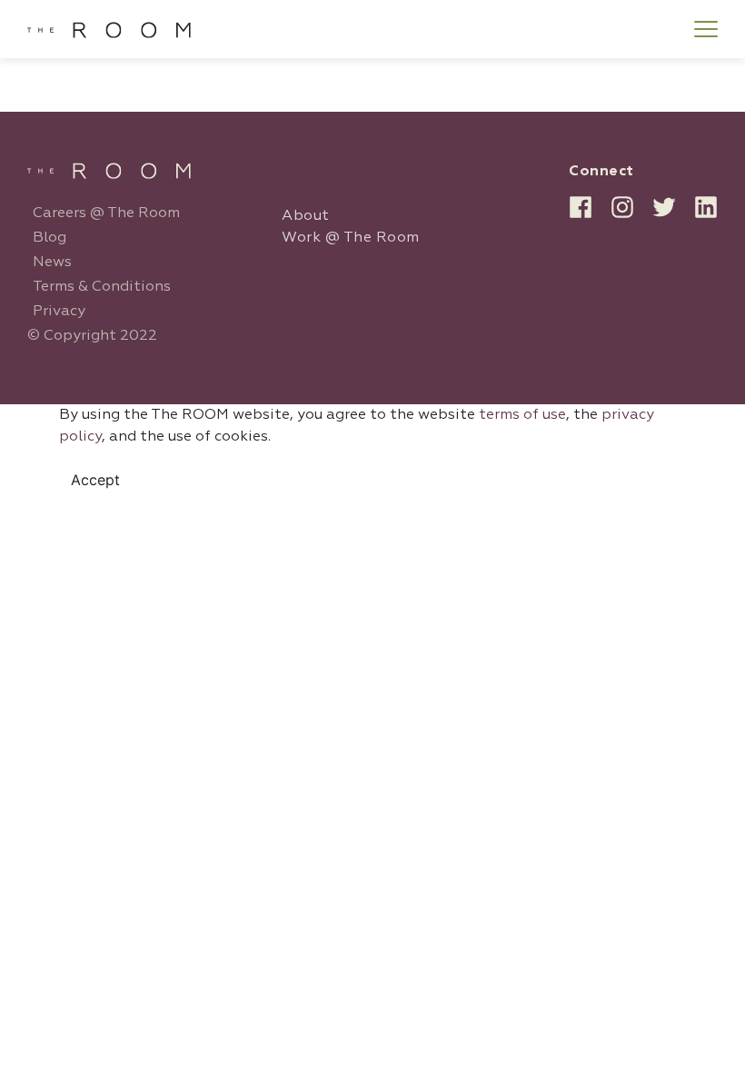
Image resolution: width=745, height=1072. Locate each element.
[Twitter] (664, 207)
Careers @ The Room (106, 213)
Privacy (59, 311)
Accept (95, 480)
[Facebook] (580, 207)
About (306, 216)
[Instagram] (622, 207)
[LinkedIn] (706, 207)
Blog (49, 238)
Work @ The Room (351, 238)
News (52, 262)
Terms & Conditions (102, 287)
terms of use (522, 415)
